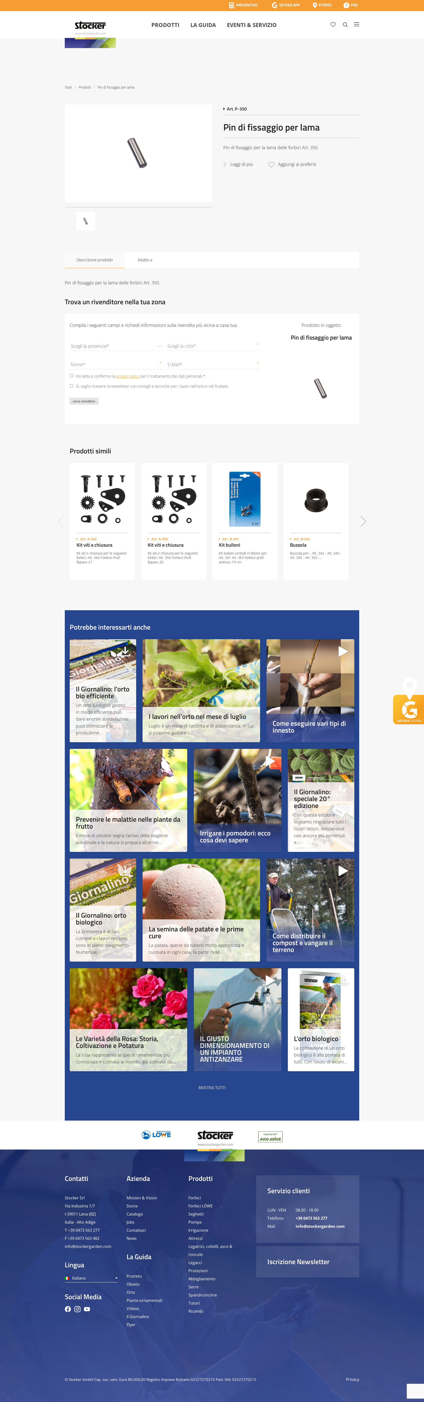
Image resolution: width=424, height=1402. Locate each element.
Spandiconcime (202, 1295)
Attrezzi (195, 1238)
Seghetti (196, 1214)
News (132, 1238)
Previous (60, 521)
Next (363, 521)
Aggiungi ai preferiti (297, 164)
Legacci (195, 1262)
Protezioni (198, 1270)
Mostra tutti (212, 1088)
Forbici (194, 1198)
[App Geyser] (286, 5)
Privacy (352, 1379)
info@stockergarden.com (88, 1246)
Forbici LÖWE (200, 1206)
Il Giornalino (138, 1316)
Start (68, 87)
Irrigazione (198, 1230)
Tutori (194, 1303)
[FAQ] (350, 5)
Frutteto (134, 1276)
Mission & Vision (142, 1198)
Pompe (195, 1222)
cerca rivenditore (84, 401)
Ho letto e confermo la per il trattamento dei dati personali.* (140, 376)
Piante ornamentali (144, 1300)
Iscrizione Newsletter (298, 1261)
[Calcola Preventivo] (243, 5)
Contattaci (136, 1230)
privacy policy (127, 376)
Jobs (130, 1222)
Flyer (131, 1324)
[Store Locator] (322, 5)
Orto (131, 1292)
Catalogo (135, 1214)
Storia (132, 1206)
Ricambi (195, 1311)
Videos (133, 1308)
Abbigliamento (201, 1279)
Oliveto (133, 1284)
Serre (193, 1287)
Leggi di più (241, 164)
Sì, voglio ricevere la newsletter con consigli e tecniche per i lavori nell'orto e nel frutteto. (152, 386)
